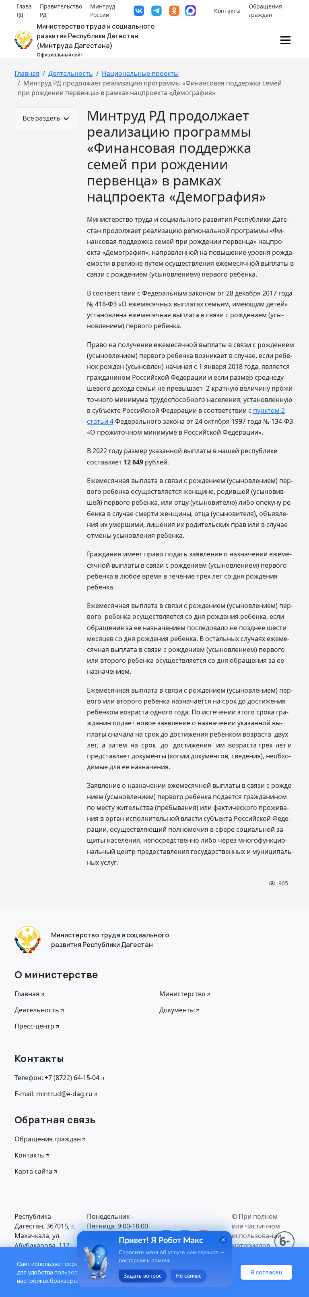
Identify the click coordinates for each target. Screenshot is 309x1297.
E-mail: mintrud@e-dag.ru (53, 1093)
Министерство (182, 993)
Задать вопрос (143, 1276)
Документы (177, 1010)
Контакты (227, 11)
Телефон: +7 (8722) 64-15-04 (56, 1077)
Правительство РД (61, 10)
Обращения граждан (265, 10)
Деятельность (70, 73)
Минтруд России (102, 10)
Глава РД (24, 10)
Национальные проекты (140, 73)
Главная (26, 73)
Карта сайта (33, 1171)
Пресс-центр (34, 1026)
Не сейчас (188, 1276)
